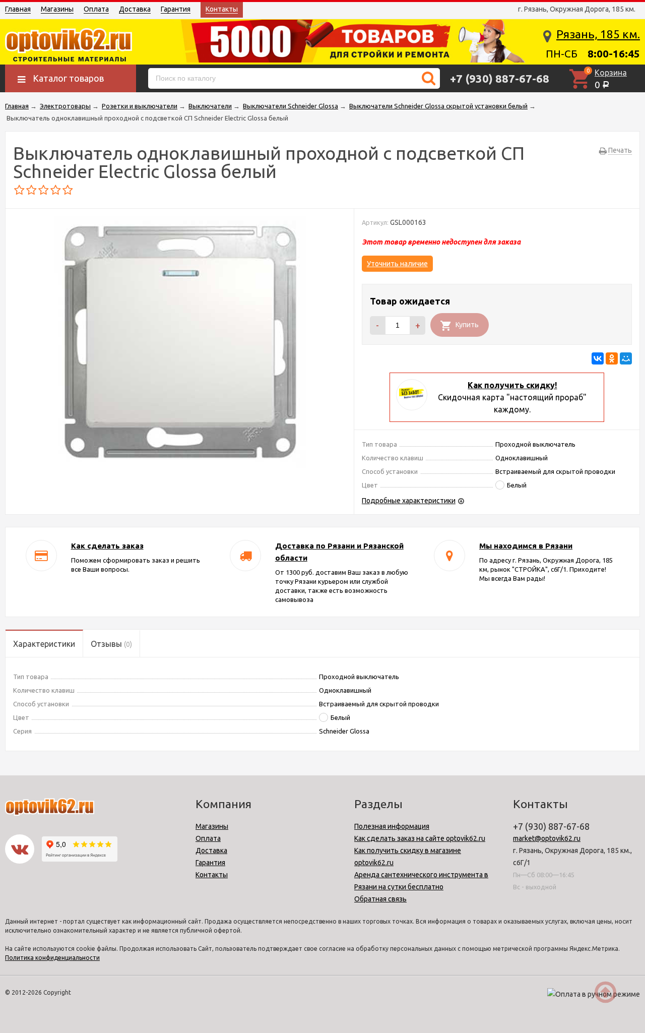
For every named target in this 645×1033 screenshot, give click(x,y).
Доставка (135, 9)
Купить (467, 325)
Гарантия (175, 9)
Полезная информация (391, 826)
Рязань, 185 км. (598, 34)
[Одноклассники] (612, 358)
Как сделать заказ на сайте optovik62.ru (419, 838)
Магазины (57, 9)
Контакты (222, 9)
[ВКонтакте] (598, 358)
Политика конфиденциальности (52, 957)
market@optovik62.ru (546, 838)
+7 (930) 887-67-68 (499, 78)
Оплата (96, 9)
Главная (18, 9)
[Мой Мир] (626, 358)
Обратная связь (380, 899)
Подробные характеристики (409, 501)
